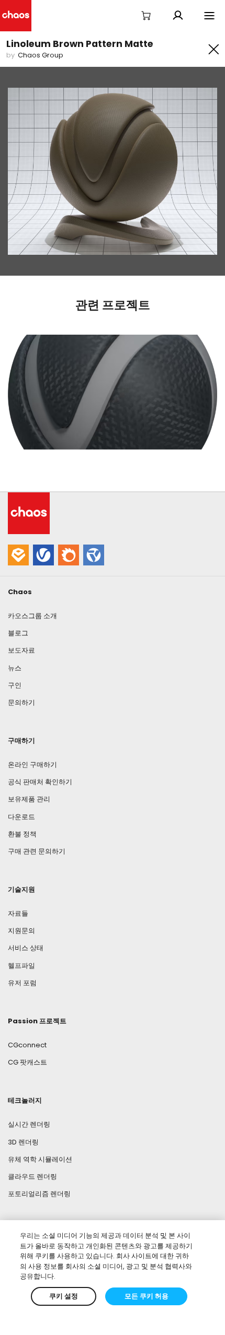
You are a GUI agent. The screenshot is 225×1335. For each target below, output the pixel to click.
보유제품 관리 (29, 799)
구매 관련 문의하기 (36, 851)
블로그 (18, 633)
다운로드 (21, 817)
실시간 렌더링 (29, 1124)
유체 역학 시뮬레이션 (40, 1159)
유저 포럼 (22, 983)
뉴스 (14, 668)
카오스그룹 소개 (32, 616)
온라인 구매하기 (32, 765)
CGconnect (27, 1045)
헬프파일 (21, 966)
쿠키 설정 (63, 1296)
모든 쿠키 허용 (146, 1296)
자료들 (18, 913)
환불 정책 (22, 834)
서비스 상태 (25, 948)
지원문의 (21, 931)
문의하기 (21, 702)
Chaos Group (40, 55)
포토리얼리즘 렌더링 (39, 1194)
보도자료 (21, 650)
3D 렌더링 (23, 1142)
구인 (14, 685)
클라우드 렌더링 (32, 1177)
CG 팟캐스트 (27, 1062)
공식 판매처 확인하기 (40, 782)
